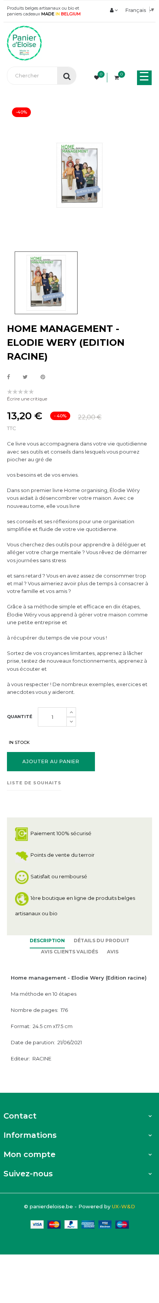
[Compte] (114, 10)
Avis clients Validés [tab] (69, 952)
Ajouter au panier (51, 761)
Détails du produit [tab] (101, 940)
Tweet (25, 377)
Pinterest (43, 377)
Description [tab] (47, 940)
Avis (112, 952)
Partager (8, 377)
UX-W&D (123, 1206)
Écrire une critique (27, 399)
